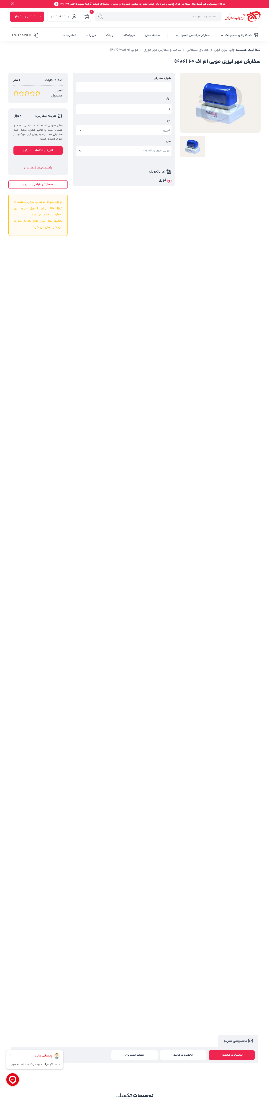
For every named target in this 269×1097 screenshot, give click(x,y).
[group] (220, 103)
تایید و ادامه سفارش (38, 150)
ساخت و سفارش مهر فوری (162, 50)
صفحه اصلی (152, 35)
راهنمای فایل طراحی (38, 167)
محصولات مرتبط (183, 1055)
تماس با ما (69, 35)
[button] (239, 35)
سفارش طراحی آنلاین (38, 184)
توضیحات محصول (231, 1055)
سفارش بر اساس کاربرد (195, 35)
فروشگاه (129, 35)
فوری (162, 180)
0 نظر (16, 80)
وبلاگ (109, 35)
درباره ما (91, 35)
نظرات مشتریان (134, 1055)
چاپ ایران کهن (224, 50)
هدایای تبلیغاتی (197, 50)
